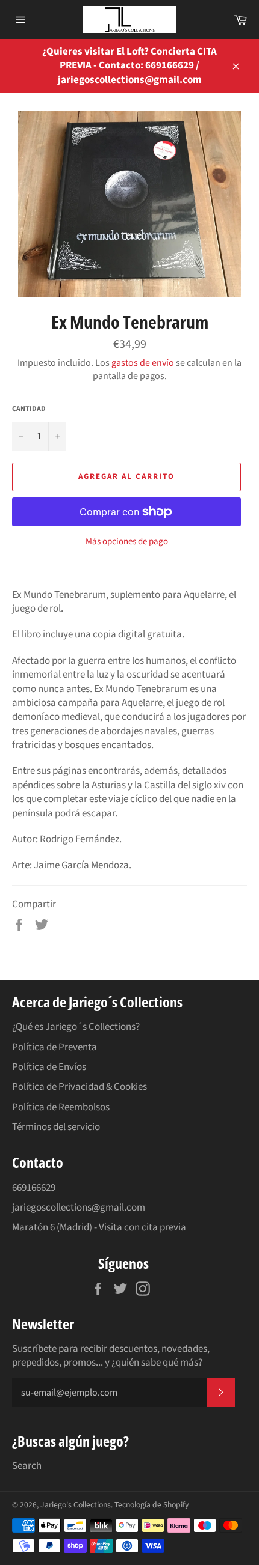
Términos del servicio (56, 1127)
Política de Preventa (54, 1047)
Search (27, 1466)
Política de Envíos (49, 1067)
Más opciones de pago (127, 542)
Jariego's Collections (75, 1504)
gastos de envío (142, 362)
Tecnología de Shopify (151, 1504)
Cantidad (29, 409)
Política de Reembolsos (61, 1107)
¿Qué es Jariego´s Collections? (76, 1027)
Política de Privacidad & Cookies (79, 1087)
